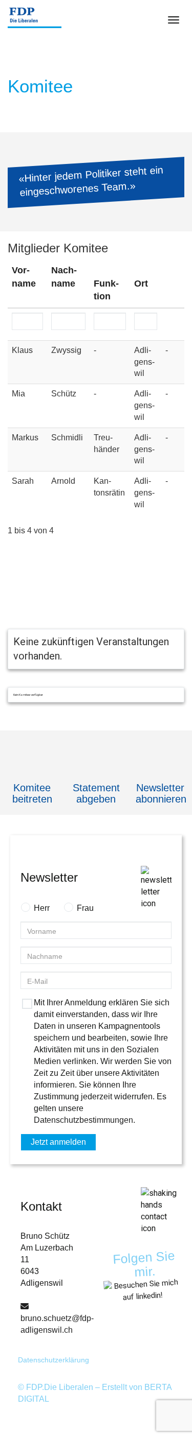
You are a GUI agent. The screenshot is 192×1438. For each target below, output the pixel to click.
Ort (141, 283)
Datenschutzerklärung (53, 1360)
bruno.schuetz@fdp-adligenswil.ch (57, 1324)
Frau (85, 908)
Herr (42, 908)
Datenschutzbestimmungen (83, 1120)
